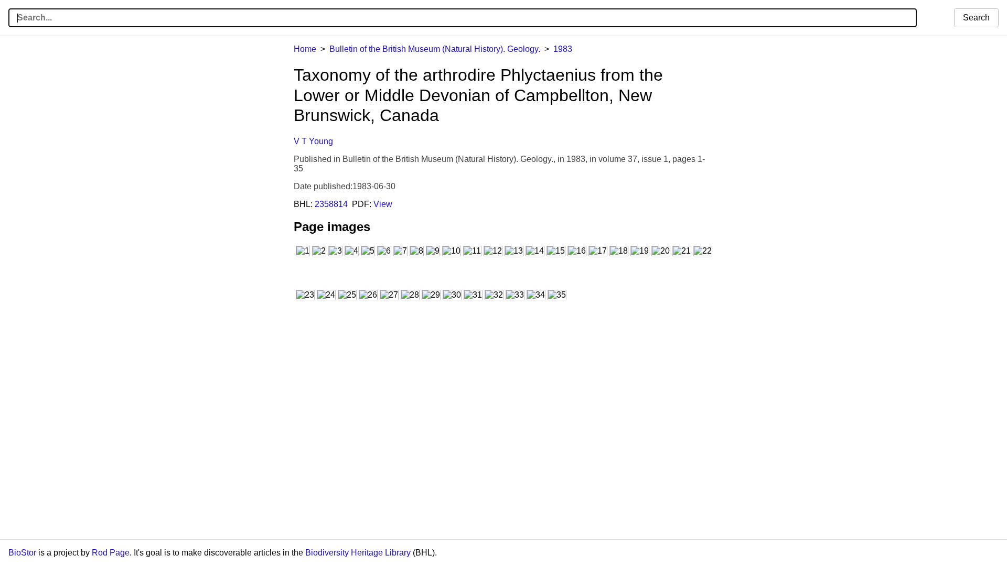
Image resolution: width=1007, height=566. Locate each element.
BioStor (22, 552)
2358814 (331, 204)
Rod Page (111, 552)
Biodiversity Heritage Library (358, 552)
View (382, 204)
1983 (562, 49)
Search (976, 17)
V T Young (313, 141)
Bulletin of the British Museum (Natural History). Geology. (434, 49)
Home (305, 49)
